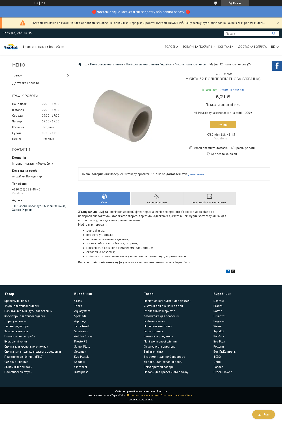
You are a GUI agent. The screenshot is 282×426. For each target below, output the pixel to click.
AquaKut (218, 331)
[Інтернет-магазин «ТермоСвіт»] (11, 46)
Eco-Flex (219, 341)
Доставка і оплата (252, 47)
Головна (171, 47)
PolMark (218, 336)
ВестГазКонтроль (224, 352)
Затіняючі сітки (153, 352)
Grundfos (219, 316)
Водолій (218, 321)
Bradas (218, 306)
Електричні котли (15, 341)
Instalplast (81, 372)
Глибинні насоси (154, 321)
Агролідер (81, 321)
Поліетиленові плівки (158, 326)
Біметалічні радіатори (158, 336)
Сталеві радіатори (16, 326)
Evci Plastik (81, 357)
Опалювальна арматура (160, 346)
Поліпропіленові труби (19, 336)
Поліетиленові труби (18, 372)
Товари (17, 75)
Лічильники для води (18, 367)
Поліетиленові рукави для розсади (167, 301)
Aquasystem (82, 311)
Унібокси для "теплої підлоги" (163, 362)
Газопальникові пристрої (160, 311)
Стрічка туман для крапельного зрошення (32, 352)
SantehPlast (82, 346)
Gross (78, 301)
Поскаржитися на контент (143, 395)
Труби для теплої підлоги (21, 306)
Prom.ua (162, 391)
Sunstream (81, 331)
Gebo (217, 362)
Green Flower (222, 372)
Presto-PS (80, 341)
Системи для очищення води (163, 306)
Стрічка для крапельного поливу (26, 346)
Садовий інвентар (16, 362)
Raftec (217, 311)
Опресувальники (15, 321)
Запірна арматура (16, 331)
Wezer (217, 326)
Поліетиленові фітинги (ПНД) (23, 357)
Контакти (226, 47)
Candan (218, 367)
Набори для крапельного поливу (166, 372)
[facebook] (228, 272)
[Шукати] (274, 33)
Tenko (78, 306)
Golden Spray (83, 336)
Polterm (218, 346)
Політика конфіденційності (177, 395)
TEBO (217, 357)
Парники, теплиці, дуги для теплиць (28, 311)
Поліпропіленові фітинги (106, 64)
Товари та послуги (197, 47)
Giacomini (80, 367)
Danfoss (218, 301)
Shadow (79, 362)
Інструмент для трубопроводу (164, 357)
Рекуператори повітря (159, 367)
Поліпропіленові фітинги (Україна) (149, 64)
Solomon (80, 352)
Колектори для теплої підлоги (24, 316)
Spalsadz (80, 316)
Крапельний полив (16, 301)
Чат (267, 414)
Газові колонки (153, 331)
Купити (223, 125)
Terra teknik (82, 326)
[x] (233, 272)
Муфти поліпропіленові (190, 64)
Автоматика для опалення (161, 316)
